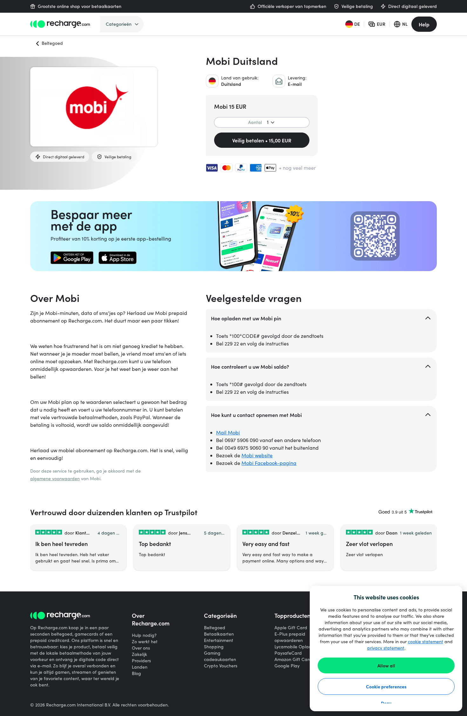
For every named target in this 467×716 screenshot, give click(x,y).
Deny (386, 703)
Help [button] (424, 24)
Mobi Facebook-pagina (268, 463)
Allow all (386, 665)
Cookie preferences (386, 686)
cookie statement (425, 641)
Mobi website (257, 455)
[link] (72, 257)
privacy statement (385, 648)
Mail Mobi (228, 432)
